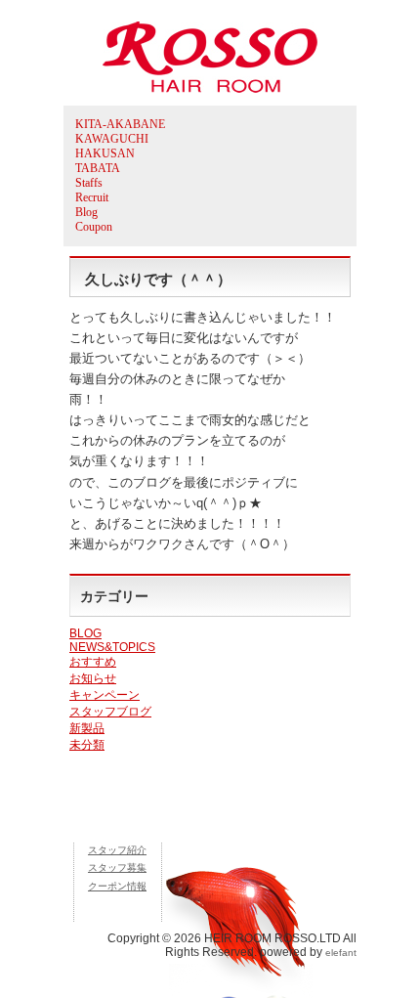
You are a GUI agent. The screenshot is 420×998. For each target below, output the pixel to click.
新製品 (87, 728)
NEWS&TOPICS (112, 647)
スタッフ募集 (117, 867)
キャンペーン (104, 695)
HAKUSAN (105, 153)
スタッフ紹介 (117, 850)
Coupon (93, 227)
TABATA (97, 168)
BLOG (85, 633)
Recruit (91, 197)
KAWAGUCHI (111, 139)
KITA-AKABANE (120, 124)
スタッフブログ (110, 711)
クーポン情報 (117, 886)
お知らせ (92, 678)
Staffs (89, 183)
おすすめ (92, 662)
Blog (86, 212)
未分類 (87, 745)
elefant (341, 952)
